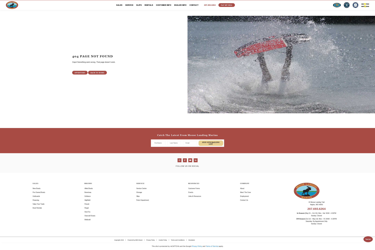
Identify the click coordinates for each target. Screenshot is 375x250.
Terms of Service (212, 246)
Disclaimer (191, 240)
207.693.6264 (210, 5)
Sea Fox (87, 212)
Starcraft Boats (89, 216)
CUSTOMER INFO (163, 5)
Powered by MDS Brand (135, 240)
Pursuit (86, 204)
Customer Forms (194, 188)
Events (190, 192)
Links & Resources (194, 196)
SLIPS (139, 5)
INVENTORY (80, 73)
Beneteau (87, 192)
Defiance (87, 196)
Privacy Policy (150, 240)
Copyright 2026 (119, 240)
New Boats (36, 188)
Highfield (87, 200)
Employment (244, 196)
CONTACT (194, 5)
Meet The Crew (245, 192)
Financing (36, 200)
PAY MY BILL (226, 5)
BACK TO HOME (97, 73)
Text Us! (368, 239)
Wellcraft (87, 219)
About (242, 188)
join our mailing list (211, 143)
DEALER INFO (180, 5)
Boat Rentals (37, 208)
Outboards (36, 196)
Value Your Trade (38, 204)
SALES (119, 5)
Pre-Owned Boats (39, 192)
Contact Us (244, 200)
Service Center (141, 188)
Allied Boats (88, 188)
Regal (86, 208)
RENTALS (149, 5)
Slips (138, 196)
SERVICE (129, 5)
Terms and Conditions (178, 240)
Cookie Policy (163, 240)
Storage (139, 192)
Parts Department (142, 200)
